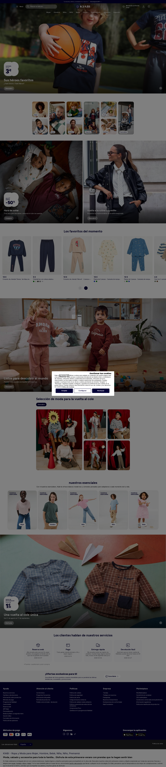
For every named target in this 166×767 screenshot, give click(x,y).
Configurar (82, 390)
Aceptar (64, 390)
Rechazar (100, 390)
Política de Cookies (68, 387)
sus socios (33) (64, 375)
